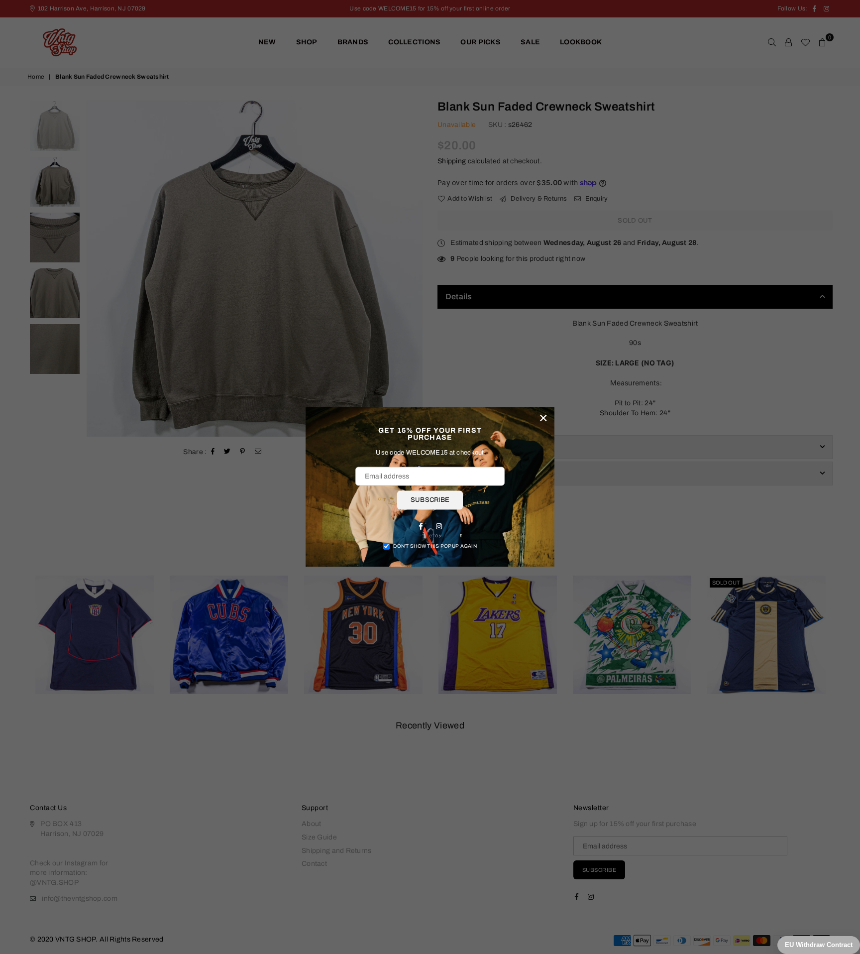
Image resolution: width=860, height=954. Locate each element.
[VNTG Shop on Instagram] (438, 525)
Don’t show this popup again (435, 545)
